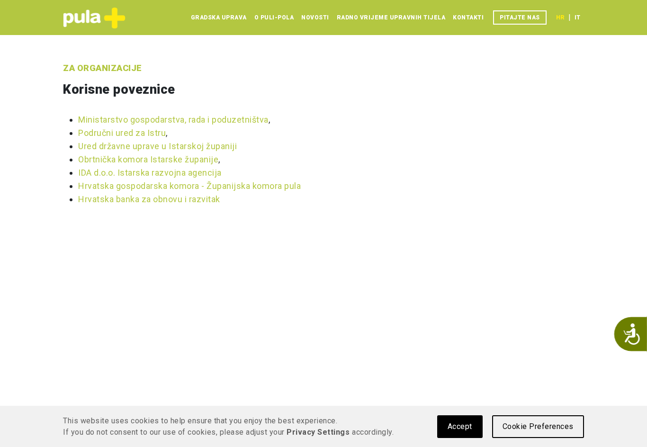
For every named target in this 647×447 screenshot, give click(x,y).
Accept (460, 426)
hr (560, 17)
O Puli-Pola (274, 17)
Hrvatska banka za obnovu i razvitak (149, 199)
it (577, 17)
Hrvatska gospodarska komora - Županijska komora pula (189, 186)
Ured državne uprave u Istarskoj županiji (157, 146)
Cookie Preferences (538, 426)
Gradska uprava (219, 17)
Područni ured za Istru (122, 133)
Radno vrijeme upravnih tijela (391, 17)
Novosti (315, 17)
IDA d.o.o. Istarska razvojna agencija (150, 173)
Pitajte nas (520, 17)
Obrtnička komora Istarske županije (148, 159)
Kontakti (468, 17)
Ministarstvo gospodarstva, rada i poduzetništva (173, 120)
